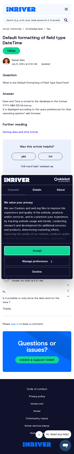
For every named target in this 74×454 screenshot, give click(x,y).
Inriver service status (37, 425)
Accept (37, 250)
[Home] (21, 9)
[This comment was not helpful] (68, 296)
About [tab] (61, 189)
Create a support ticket (37, 360)
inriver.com (37, 403)
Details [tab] (37, 189)
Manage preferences (35, 261)
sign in (14, 323)
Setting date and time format (20, 132)
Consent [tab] (13, 189)
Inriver (37, 411)
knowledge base (34, 28)
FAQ (48, 28)
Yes (23, 156)
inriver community (12, 28)
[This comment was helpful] (68, 285)
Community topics (37, 418)
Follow (11, 51)
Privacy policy (37, 396)
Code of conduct (37, 389)
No (50, 156)
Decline (37, 271)
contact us (46, 166)
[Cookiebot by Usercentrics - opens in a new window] (54, 180)
